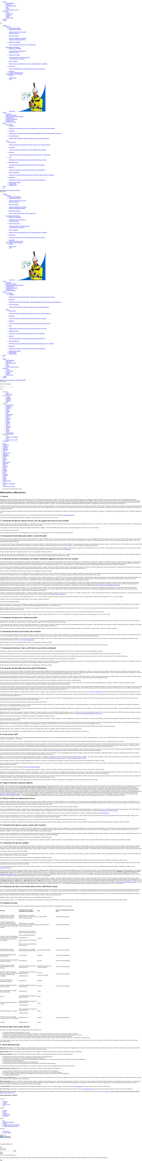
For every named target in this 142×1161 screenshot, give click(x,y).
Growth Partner (9, 17)
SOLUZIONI (9, 124)
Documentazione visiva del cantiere (14, 74)
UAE (7, 438)
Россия (7, 419)
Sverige (7, 430)
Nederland (8, 415)
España (7, 409)
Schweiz (8, 423)
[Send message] (15, 1151)
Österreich (8, 418)
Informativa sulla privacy (9, 1122)
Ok (1, 1160)
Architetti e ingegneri (11, 121)
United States (9, 394)
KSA (7, 435)
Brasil (7, 393)
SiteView (12, 93)
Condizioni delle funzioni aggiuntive (11, 1124)
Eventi (7, 8)
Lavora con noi (9, 13)
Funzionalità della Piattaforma (13, 47)
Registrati (11, 190)
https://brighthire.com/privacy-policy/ (8, 874)
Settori (4, 123)
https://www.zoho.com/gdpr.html (32, 767)
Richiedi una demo (4, 190)
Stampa (7, 16)
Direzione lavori (9, 120)
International (6, 441)
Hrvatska (8, 411)
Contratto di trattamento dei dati (10, 1126)
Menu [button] (18, 190)
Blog (7, 7)
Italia (7, 413)
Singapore (8, 401)
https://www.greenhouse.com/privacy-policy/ (126, 882)
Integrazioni (11, 71)
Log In (15, 190)
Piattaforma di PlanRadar (15, 28)
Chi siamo (5, 11)
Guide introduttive (10, 3)
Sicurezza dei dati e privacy (12, 9)
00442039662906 (21, 380)
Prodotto (5, 25)
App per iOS (6, 1131)
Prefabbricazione (13, 185)
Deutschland (9, 407)
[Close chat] (4, 1149)
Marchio (5, 1123)
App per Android (7, 1132)
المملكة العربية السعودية (12, 437)
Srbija (7, 425)
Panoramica (8, 113)
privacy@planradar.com (68, 515)
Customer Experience (11, 5)
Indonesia (8, 399)
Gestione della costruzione (17, 31)
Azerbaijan (8, 398)
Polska (7, 421)
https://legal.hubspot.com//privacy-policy (76, 758)
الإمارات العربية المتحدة (11, 439)
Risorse (4, 1)
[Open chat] (1, 1153)
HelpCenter (8, 4)
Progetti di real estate (17, 37)
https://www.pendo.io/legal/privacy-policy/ (10, 793)
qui (17, 541)
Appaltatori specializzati (11, 119)
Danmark (8, 406)
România (8, 422)
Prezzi (4, 186)
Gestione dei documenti (19, 56)
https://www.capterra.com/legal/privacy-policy (109, 585)
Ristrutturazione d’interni (14, 182)
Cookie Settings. (104, 1157)
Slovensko (8, 426)
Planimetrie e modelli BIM (17, 50)
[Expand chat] (1, 1149)
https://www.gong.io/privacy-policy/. (109, 810)
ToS (4, 1120)
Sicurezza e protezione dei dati (16, 72)
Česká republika (9, 405)
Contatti (8, 12)
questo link (67, 549)
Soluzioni (8, 26)
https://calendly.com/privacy (58, 594)
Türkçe (7, 431)
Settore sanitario (12, 183)
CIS (7, 402)
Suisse (7, 429)
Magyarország (9, 414)
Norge (7, 417)
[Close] (16, 1155)
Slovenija (8, 427)
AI (3, 187)
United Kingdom (10, 433)
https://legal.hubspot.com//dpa (57, 758)
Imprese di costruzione (11, 115)
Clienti (4, 112)
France (7, 410)
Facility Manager (10, 117)
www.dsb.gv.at (105, 1091)
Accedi (4, 20)
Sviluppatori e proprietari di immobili (14, 116)
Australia (8, 397)
